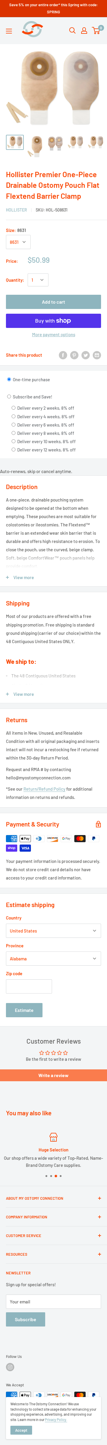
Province (14, 945)
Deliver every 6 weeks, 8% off (45, 424)
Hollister (16, 209)
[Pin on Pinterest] (74, 354)
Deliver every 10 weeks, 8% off (46, 441)
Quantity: (15, 280)
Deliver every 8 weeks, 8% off (45, 433)
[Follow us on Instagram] (10, 1367)
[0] (96, 30)
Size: (16, 230)
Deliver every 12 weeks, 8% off (46, 449)
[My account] (84, 30)
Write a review (53, 1075)
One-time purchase (31, 379)
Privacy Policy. (56, 1419)
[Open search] (72, 30)
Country (13, 917)
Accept (21, 1430)
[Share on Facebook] (63, 354)
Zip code (14, 973)
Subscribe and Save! (32, 396)
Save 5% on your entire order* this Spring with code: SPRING (53, 8)
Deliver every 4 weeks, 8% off (45, 416)
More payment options (53, 334)
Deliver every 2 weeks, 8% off (45, 408)
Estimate (24, 1010)
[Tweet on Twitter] (85, 354)
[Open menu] (9, 31)
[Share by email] (97, 354)
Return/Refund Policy (44, 789)
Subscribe (25, 1319)
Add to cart (53, 302)
